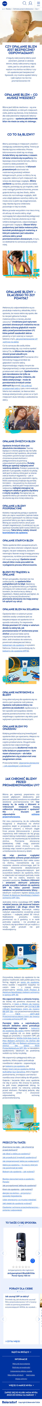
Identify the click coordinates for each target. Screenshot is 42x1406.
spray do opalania (30, 982)
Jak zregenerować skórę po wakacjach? (21, 1161)
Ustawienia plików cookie (21, 1371)
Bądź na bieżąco (21, 1352)
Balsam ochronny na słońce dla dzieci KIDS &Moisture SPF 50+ (21, 1045)
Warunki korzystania (21, 1364)
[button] (32, 1261)
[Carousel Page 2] (19, 1291)
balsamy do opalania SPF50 (16, 651)
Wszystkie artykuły (16, 1375)
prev (3, 1253)
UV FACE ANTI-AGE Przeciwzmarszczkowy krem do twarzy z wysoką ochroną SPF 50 (21, 1016)
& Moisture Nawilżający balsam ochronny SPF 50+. (21, 895)
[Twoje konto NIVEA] (30, 3)
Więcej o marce (20, 1385)
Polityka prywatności (21, 1367)
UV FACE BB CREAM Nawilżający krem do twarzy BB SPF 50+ (21, 1009)
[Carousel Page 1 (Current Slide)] (19, 1225)
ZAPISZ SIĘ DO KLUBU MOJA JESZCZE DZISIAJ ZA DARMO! (21, 1393)
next (39, 1253)
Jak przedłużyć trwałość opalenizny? (20, 1157)
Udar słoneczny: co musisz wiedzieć (19, 1199)
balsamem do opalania (13, 645)
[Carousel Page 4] (22, 1291)
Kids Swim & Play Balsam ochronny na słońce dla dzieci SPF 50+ (21, 1040)
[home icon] (3, 9)
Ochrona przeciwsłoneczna (23, 9)
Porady (8, 9)
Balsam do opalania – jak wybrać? (18, 1171)
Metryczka (30, 1375)
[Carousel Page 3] (22, 1225)
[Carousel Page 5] (24, 1291)
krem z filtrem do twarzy (26, 1004)
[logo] (4, 3)
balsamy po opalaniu (15, 1066)
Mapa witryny (21, 1379)
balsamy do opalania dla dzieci (21, 1029)
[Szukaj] (24, 3)
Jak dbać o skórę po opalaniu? (16, 1153)
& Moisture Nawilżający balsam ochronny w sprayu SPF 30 (21, 992)
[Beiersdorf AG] (9, 1402)
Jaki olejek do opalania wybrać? (17, 1203)
